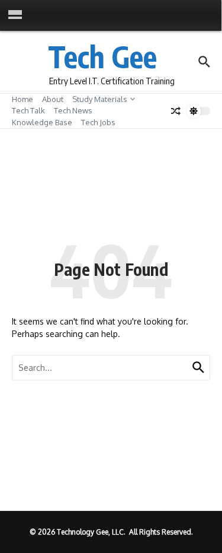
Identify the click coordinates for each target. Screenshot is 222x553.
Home (22, 99)
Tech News (73, 110)
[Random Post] (176, 111)
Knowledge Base (42, 122)
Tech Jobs (98, 122)
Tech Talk (28, 110)
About (52, 99)
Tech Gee (102, 56)
